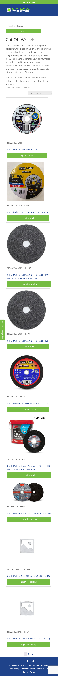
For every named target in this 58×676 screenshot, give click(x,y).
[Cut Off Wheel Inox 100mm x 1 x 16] (27, 138)
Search (23, 31)
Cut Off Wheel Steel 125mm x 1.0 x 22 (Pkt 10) (28, 576)
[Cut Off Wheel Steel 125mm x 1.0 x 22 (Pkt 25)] (27, 627)
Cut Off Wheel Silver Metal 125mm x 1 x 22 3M (29, 513)
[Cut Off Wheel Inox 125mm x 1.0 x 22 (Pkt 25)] (26, 329)
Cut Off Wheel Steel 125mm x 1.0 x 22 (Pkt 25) (28, 638)
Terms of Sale (42, 669)
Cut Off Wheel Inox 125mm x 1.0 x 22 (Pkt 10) (28, 212)
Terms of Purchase (27, 669)
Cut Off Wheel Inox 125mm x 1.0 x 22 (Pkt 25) (28, 340)
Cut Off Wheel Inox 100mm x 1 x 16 (23, 149)
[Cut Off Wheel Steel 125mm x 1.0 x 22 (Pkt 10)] (27, 564)
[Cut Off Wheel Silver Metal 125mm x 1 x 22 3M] (28, 502)
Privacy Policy (29, 672)
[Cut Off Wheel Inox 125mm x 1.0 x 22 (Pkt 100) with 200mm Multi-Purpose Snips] (26, 263)
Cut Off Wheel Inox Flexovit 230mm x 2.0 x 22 (28, 403)
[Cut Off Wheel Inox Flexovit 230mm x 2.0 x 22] (26, 392)
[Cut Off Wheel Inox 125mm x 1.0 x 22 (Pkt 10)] (25, 200)
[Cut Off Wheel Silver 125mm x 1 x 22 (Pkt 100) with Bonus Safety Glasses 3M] (27, 454)
